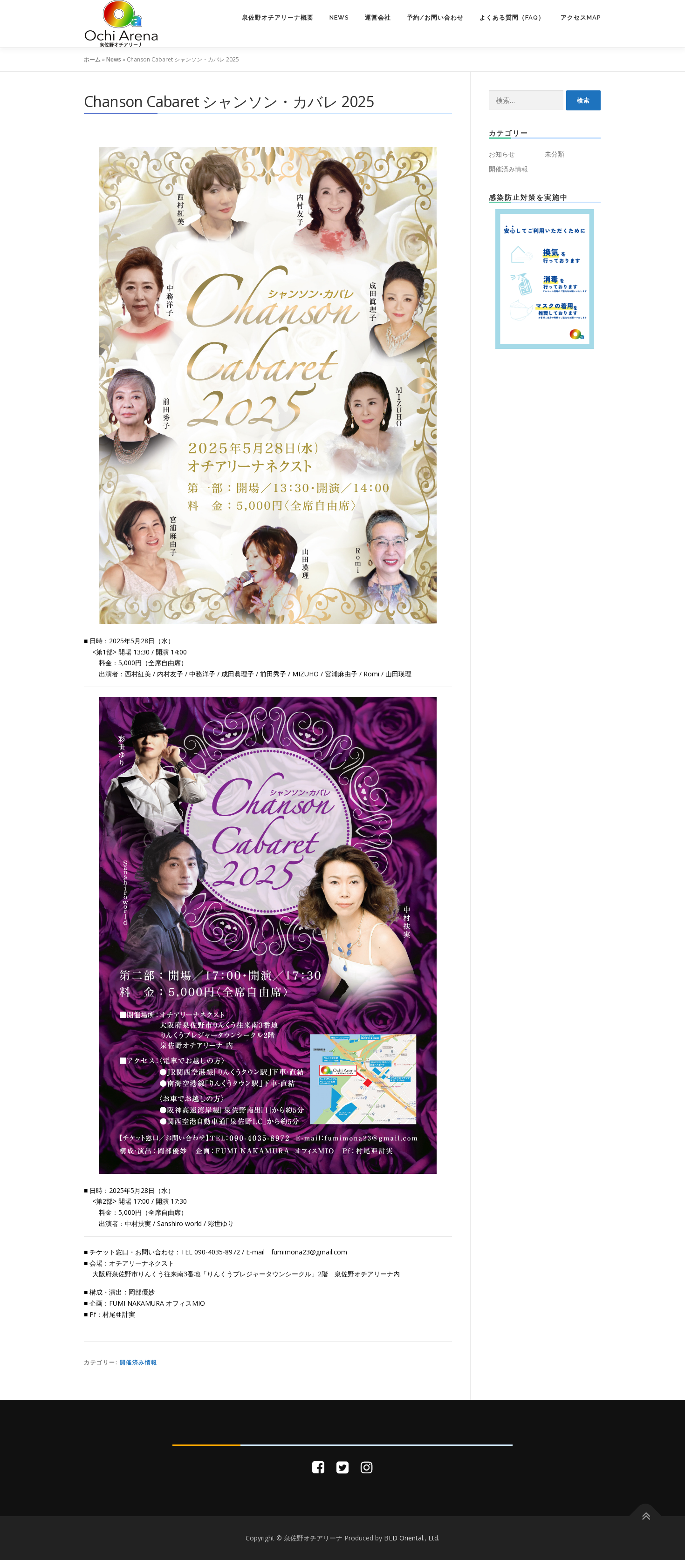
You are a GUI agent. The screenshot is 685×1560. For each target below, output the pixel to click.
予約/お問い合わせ (435, 17)
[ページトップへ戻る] (645, 1516)
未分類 (554, 154)
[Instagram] (367, 1467)
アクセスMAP (581, 17)
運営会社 (378, 17)
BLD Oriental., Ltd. (411, 1537)
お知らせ (502, 154)
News (339, 17)
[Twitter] (342, 1467)
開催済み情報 (139, 1362)
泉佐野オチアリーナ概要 (278, 17)
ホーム (92, 59)
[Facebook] (318, 1467)
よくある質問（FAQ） (512, 17)
